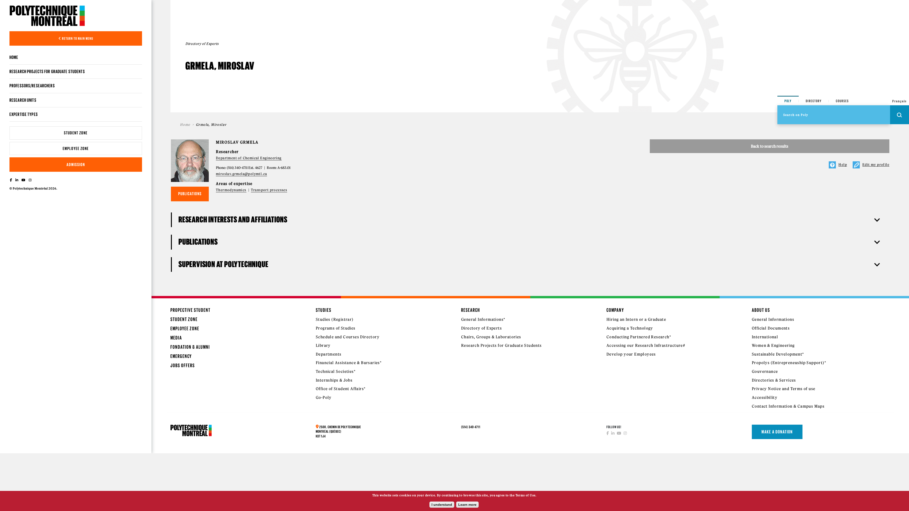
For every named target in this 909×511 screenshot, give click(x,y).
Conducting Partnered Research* (638, 337)
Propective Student (190, 310)
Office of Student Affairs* (340, 388)
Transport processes (269, 190)
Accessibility (764, 397)
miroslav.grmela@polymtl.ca (241, 174)
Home (13, 57)
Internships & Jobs (334, 380)
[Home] (47, 15)
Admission (76, 164)
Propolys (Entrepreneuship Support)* (789, 362)
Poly (788, 101)
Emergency (181, 356)
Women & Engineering (773, 345)
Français (899, 101)
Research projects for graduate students (47, 71)
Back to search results (770, 146)
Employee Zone (76, 148)
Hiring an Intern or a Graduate (636, 319)
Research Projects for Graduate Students (501, 345)
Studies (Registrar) (335, 319)
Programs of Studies (336, 328)
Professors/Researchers (32, 85)
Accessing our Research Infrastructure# (645, 345)
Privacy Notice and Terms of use (783, 388)
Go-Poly (324, 397)
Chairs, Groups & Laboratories (491, 337)
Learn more (467, 505)
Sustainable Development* (778, 354)
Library (323, 345)
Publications (190, 193)
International (765, 337)
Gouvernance (765, 371)
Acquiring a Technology (629, 328)
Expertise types (23, 114)
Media (176, 337)
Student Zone (76, 132)
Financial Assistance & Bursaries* (349, 362)
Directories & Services (774, 380)
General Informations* (483, 319)
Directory (814, 101)
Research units (22, 100)
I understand (442, 505)
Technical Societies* (336, 371)
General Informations (773, 319)
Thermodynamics (231, 190)
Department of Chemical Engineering (249, 158)
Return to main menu (77, 38)
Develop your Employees (631, 354)
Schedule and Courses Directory (347, 337)
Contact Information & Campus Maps (788, 406)
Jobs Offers (182, 365)
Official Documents (771, 328)
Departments (328, 354)
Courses (842, 101)
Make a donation (777, 431)
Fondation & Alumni (190, 347)
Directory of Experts (481, 328)
